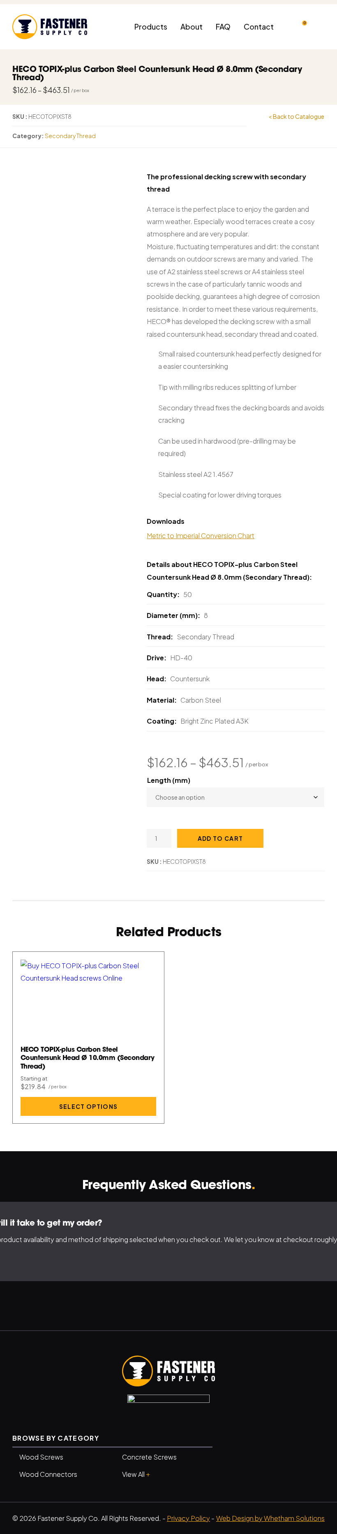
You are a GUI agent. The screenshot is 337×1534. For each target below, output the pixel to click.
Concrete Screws (149, 1457)
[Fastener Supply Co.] (168, 1371)
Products (150, 26)
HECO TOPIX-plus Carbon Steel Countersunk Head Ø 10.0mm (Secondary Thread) (88, 1058)
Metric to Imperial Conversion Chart (200, 535)
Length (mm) (168, 780)
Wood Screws (41, 1457)
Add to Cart (220, 838)
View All (136, 1473)
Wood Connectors (48, 1474)
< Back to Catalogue (296, 116)
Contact (259, 26)
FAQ (223, 26)
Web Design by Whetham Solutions (270, 1518)
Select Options (88, 1106)
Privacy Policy (188, 1518)
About (191, 26)
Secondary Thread (70, 135)
